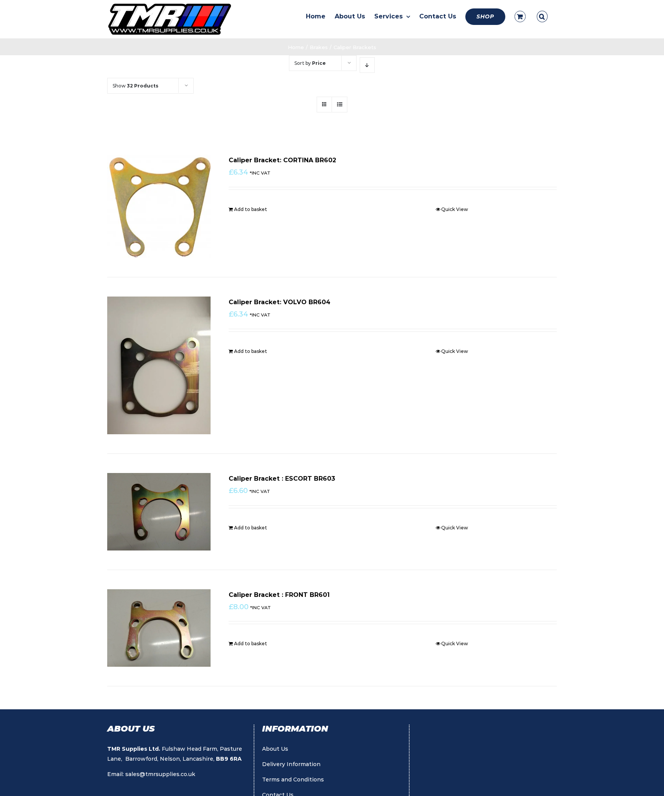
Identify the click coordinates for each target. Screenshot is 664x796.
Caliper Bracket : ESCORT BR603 (282, 478)
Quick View (454, 209)
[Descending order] (367, 65)
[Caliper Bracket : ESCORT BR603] (159, 511)
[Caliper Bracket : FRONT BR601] (159, 628)
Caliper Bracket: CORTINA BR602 (282, 160)
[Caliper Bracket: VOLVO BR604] (159, 365)
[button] (542, 16)
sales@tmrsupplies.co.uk (160, 774)
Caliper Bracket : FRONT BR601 (279, 594)
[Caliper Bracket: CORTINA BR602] (159, 206)
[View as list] (339, 104)
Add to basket (250, 209)
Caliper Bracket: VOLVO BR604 (279, 302)
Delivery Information (291, 764)
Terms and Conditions (293, 779)
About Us (275, 748)
